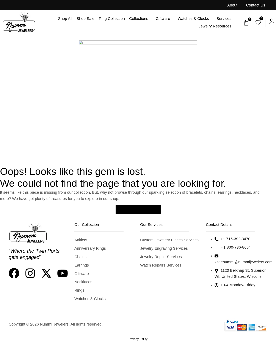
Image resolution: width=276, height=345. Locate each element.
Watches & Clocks (90, 299)
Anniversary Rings (90, 248)
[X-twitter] (46, 273)
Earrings (81, 265)
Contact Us (255, 5)
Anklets (80, 240)
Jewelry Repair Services (161, 257)
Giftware (81, 274)
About (232, 5)
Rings (79, 290)
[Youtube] (62, 273)
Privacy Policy (138, 338)
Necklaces (83, 282)
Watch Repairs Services (160, 265)
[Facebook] (14, 273)
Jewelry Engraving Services (164, 248)
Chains (80, 257)
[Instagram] (30, 273)
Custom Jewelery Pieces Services (169, 240)
